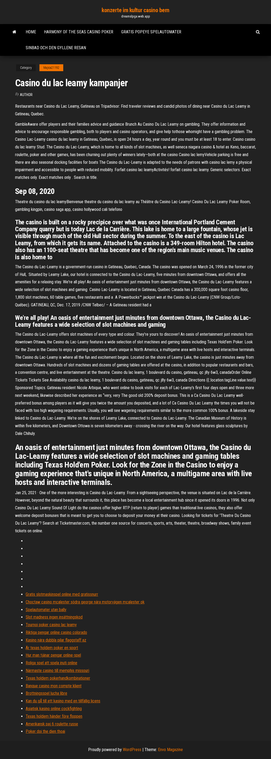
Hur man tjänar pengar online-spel (53, 655)
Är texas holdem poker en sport (52, 647)
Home (31, 31)
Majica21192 (51, 68)
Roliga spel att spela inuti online (51, 662)
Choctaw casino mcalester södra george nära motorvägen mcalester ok (85, 602)
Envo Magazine (170, 749)
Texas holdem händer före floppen (54, 716)
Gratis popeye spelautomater (151, 31)
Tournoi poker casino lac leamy (51, 624)
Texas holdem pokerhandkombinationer (58, 678)
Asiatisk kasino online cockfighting (54, 708)
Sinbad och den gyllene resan (56, 47)
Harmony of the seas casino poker (78, 31)
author (26, 95)
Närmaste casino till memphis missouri (57, 670)
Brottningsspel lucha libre (46, 693)
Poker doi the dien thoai (45, 731)
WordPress (132, 749)
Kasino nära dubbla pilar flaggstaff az (56, 640)
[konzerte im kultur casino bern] (14, 32)
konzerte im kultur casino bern (135, 10)
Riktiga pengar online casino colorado (56, 632)
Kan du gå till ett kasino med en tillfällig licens (63, 700)
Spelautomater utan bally (46, 609)
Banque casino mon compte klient (54, 685)
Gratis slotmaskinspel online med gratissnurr (62, 594)
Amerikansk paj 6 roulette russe (52, 723)
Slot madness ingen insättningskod (54, 617)
